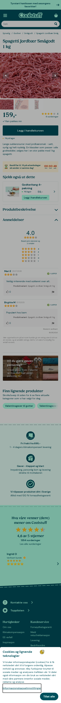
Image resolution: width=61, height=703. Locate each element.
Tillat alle (49, 696)
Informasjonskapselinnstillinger (22, 688)
